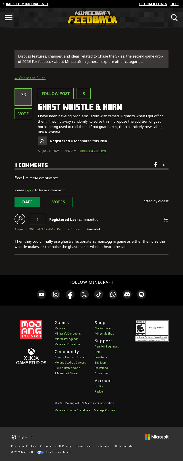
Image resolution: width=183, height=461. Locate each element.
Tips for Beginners (107, 346)
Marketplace (103, 328)
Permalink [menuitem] (93, 229)
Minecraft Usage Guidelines (72, 410)
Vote (23, 113)
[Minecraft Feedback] (91, 17)
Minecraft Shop (104, 333)
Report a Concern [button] (93, 151)
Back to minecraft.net (27, 4)
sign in (29, 190)
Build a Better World (67, 368)
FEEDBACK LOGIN (153, 4)
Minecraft (61, 328)
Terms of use (83, 446)
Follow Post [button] (56, 93)
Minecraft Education (67, 344)
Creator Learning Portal (70, 357)
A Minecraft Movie (66, 373)
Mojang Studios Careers (70, 362)
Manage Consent (105, 410)
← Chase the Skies (30, 77)
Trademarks (103, 446)
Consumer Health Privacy (55, 446)
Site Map (100, 362)
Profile (99, 386)
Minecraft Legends (67, 339)
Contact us (101, 373)
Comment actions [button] (165, 219)
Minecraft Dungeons (68, 333)
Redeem (100, 391)
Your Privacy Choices (58, 452)
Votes (58, 202)
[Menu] (8, 18)
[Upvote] (20, 219)
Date (27, 202)
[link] (41, 295)
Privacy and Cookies (23, 446)
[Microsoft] (156, 436)
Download (101, 368)
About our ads (123, 446)
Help (175, 4)
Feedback (101, 357)
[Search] (175, 18)
